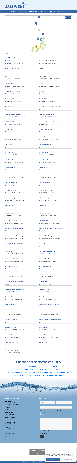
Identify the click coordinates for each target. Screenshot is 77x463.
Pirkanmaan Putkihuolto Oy (14, 236)
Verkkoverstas (44, 461)
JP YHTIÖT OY (43, 99)
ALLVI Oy (8, 61)
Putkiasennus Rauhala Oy (47, 251)
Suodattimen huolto (43, 11)
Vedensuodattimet (21, 11)
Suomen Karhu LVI (11, 319)
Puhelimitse (45, 412)
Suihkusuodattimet (32, 11)
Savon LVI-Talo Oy (11, 304)
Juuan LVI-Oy (9, 106)
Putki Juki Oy (43, 243)
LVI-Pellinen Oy (10, 167)
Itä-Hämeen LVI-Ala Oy (12, 91)
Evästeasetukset (68, 459)
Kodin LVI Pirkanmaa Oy (47, 114)
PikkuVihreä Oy (44, 220)
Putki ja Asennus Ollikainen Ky (15, 243)
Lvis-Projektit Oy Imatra (46, 190)
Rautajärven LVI (44, 289)
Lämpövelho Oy (44, 198)
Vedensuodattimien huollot (28, 369)
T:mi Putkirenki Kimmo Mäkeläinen (50, 319)
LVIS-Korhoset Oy (10, 190)
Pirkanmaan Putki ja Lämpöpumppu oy (51, 228)
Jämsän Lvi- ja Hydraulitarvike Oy (49, 106)
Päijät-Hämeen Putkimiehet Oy (15, 289)
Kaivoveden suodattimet (50, 369)
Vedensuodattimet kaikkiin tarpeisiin (48, 375)
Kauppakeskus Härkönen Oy (14, 114)
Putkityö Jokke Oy (45, 266)
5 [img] (36, 51)
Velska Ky (42, 335)
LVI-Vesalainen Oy (11, 182)
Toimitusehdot (9, 437)
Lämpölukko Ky (10, 198)
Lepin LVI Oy (9, 129)
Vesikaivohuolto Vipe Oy (13, 342)
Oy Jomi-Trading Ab (11, 220)
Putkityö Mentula (10, 274)
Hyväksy (53, 459)
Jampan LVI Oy (10, 99)
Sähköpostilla (45, 414)
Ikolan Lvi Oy (43, 83)
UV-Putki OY (9, 335)
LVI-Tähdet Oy (43, 175)
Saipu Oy (42, 297)
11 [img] (36, 46)
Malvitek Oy (9, 205)
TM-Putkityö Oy (44, 327)
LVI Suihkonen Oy (44, 137)
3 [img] (41, 43)
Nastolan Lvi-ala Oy (45, 213)
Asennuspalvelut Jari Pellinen (48, 61)
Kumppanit (61, 11)
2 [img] (32, 50)
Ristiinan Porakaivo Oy (12, 297)
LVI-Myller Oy (9, 160)
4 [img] (44, 45)
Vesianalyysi (12, 11)
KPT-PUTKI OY (9, 122)
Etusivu (6, 11)
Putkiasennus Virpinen (12, 258)
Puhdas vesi (22, 366)
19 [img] (40, 46)
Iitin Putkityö (9, 83)
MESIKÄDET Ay (44, 205)
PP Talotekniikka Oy (45, 236)
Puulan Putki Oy (44, 281)
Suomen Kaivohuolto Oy (47, 312)
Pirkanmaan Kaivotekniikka (14, 228)
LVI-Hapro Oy (9, 152)
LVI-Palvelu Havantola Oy (47, 160)
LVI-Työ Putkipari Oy (11, 175)
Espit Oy (7, 76)
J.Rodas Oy (42, 91)
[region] (38, 35)
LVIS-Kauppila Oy (44, 182)
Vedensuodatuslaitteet (50, 366)
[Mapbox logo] (8, 53)
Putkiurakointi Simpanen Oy (14, 281)
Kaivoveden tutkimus (23, 375)
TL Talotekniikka (10, 327)
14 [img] (38, 49)
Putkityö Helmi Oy (11, 266)
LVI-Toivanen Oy (44, 167)
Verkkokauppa (53, 11)
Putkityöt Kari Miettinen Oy (48, 274)
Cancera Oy (43, 68)
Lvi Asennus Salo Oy (45, 129)
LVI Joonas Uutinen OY (12, 137)
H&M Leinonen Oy (45, 76)
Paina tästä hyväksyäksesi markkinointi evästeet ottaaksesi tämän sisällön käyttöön (38, 452)
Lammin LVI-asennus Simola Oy (49, 122)
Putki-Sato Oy (9, 251)
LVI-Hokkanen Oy (44, 152)
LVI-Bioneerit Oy (10, 144)
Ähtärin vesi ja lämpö (12, 350)
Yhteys (66, 11)
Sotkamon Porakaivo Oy (12, 312)
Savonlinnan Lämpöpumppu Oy (49, 304)
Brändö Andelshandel (12, 68)
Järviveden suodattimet (42, 372)
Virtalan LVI (43, 342)
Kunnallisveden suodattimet (19, 372)
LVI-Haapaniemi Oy (45, 144)
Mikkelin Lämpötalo (11, 213)
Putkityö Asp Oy (44, 258)
